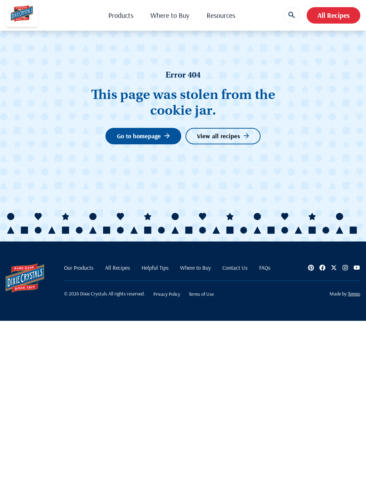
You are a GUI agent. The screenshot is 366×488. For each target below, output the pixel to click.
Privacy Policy (166, 294)
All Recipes (333, 15)
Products (120, 15)
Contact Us (235, 267)
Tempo (354, 293)
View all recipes (218, 136)
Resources (221, 15)
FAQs (265, 267)
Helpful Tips (155, 267)
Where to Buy (169, 15)
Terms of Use (201, 294)
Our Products (79, 267)
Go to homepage (139, 136)
